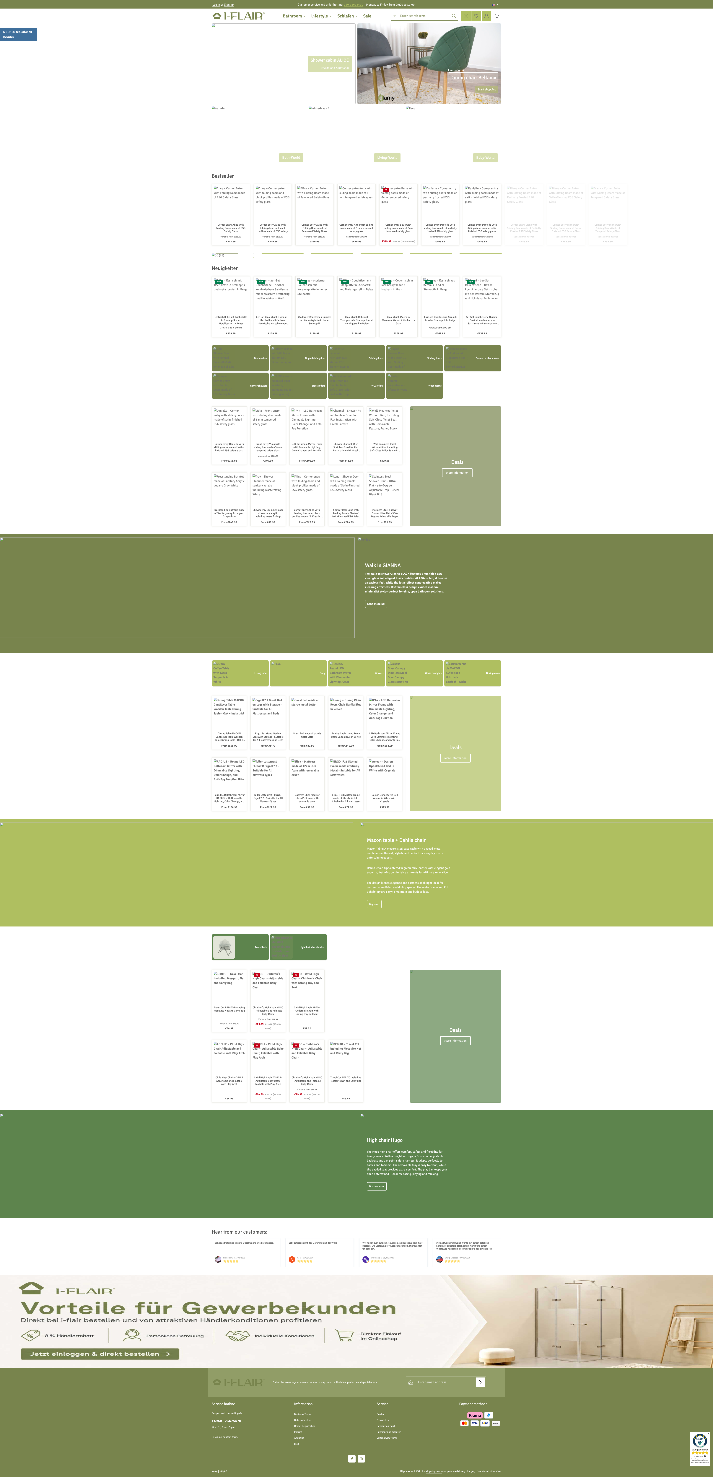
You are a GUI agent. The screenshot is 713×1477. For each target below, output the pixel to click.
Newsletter (383, 1420)
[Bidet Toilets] (298, 386)
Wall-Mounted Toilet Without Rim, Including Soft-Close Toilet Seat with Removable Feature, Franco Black (385, 447)
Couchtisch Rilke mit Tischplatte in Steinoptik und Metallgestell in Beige (356, 320)
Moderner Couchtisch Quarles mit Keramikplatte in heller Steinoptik (314, 320)
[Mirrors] (356, 673)
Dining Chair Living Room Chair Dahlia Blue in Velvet (346, 735)
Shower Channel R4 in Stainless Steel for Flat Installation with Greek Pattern (346, 447)
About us (299, 1437)
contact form (230, 1437)
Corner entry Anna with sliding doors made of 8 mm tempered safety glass (356, 228)
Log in (216, 4)
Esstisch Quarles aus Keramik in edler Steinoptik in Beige (440, 318)
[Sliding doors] (414, 358)
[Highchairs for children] (298, 947)
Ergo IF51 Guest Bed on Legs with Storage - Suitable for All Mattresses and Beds (268, 737)
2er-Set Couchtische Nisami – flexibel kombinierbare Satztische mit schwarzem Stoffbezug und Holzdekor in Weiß (272, 320)
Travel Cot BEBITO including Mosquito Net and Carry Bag (229, 1009)
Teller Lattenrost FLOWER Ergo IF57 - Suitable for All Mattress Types (268, 798)
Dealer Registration (304, 1426)
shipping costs (434, 1471)
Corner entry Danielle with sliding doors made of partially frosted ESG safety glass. (440, 228)
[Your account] (486, 16)
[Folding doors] (356, 358)
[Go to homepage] (239, 16)
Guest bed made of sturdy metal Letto (307, 735)
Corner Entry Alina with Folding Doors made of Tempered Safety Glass (315, 228)
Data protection (302, 1420)
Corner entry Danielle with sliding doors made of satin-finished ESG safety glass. (482, 228)
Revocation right (386, 1426)
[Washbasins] (414, 386)
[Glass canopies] (414, 673)
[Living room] (240, 673)
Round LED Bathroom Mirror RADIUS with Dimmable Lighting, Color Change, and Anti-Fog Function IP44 (229, 798)
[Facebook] (352, 1459)
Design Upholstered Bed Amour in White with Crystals (385, 798)
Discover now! (377, 1186)
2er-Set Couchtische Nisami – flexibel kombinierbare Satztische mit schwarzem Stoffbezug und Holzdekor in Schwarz (482, 320)
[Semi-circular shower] (472, 358)
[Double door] (240, 358)
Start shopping (487, 89)
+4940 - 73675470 (226, 1421)
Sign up (229, 4)
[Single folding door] (298, 358)
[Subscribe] (480, 1382)
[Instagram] (361, 1459)
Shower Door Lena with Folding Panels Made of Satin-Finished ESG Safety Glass (346, 513)
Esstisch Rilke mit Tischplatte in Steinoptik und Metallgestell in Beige (230, 320)
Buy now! (374, 904)
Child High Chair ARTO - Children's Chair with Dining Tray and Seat (307, 1011)
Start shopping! (376, 604)
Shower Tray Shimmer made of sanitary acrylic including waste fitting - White (268, 513)
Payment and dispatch (389, 1432)
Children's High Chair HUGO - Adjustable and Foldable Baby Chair (268, 1011)
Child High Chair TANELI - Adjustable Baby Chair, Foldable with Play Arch (268, 1081)
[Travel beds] (240, 947)
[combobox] (424, 16)
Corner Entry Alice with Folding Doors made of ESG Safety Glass (230, 228)
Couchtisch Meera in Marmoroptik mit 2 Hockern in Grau (398, 320)
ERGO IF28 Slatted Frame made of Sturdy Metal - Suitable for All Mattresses (346, 798)
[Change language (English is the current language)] (495, 5)
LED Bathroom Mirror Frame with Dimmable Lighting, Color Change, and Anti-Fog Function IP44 (307, 447)
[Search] (454, 16)
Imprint (298, 1432)
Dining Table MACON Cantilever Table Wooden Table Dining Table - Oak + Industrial (229, 737)
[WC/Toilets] (356, 386)
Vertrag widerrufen (387, 1437)
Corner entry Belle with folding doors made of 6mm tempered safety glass (398, 228)
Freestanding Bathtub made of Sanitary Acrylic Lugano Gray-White (229, 513)
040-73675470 (353, 4)
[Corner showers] (240, 386)
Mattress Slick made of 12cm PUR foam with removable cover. (307, 798)
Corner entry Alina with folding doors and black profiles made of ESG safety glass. (273, 228)
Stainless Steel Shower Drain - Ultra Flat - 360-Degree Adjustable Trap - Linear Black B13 (384, 513)
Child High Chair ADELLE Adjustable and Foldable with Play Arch (229, 1081)
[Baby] (298, 673)
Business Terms (302, 1414)
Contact (381, 1414)
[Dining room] (472, 673)
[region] (284, 63)
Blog (296, 1443)
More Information (457, 473)
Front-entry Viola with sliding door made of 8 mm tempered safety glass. (268, 447)
